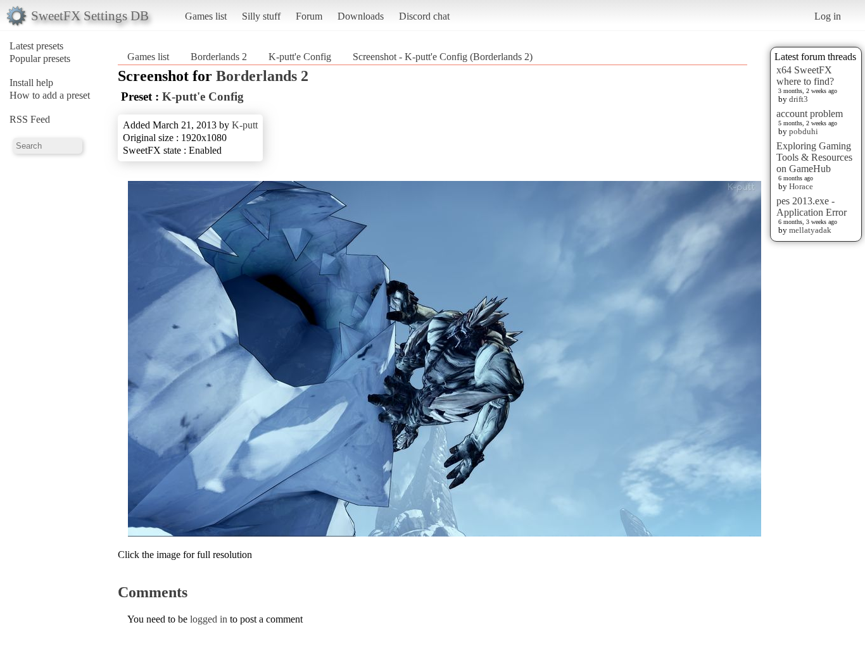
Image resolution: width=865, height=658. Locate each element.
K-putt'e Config (299, 56)
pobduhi (803, 131)
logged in (208, 619)
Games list (206, 16)
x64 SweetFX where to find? (805, 76)
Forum (309, 16)
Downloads (361, 16)
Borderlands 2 (219, 56)
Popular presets (39, 58)
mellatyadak (810, 230)
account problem (809, 113)
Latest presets (36, 45)
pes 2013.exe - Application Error (811, 207)
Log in (827, 16)
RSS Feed (29, 119)
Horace (801, 186)
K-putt (245, 125)
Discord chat (424, 16)
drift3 (798, 99)
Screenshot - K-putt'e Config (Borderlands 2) (443, 56)
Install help (31, 82)
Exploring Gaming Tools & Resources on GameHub (814, 157)
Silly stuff (261, 16)
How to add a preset (49, 95)
